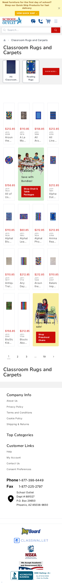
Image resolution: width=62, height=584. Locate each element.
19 (44, 356)
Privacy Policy (15, 406)
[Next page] (53, 356)
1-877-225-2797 (30, 486)
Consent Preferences (19, 469)
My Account (14, 457)
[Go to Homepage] (11, 20)
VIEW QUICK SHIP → (27, 13)
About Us (12, 400)
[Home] (4, 40)
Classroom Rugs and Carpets (29, 40)
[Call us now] (40, 21)
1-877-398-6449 (31, 480)
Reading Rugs (31, 78)
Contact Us (13, 463)
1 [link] (8, 356)
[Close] (59, 8)
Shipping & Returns (18, 424)
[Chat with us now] (33, 21)
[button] (48, 21)
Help (9, 451)
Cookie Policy (14, 418)
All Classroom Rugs (10, 79)
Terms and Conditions (19, 412)
